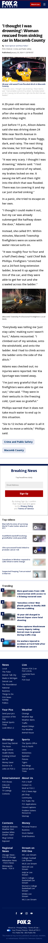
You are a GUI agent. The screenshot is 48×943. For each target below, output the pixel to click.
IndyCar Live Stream (27, 873)
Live (24, 664)
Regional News (7, 849)
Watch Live (35, 4)
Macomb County (14, 450)
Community (27, 797)
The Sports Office (29, 743)
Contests (6, 793)
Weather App (27, 716)
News (5, 664)
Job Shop (26, 794)
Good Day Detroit (10, 743)
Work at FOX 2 (28, 788)
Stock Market (27, 833)
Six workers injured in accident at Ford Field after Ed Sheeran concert (31, 644)
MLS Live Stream (29, 899)
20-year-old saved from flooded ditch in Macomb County (23, 85)
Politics (5, 703)
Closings (25, 713)
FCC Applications (29, 804)
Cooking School (9, 756)
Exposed (5, 841)
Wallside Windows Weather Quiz (10, 827)
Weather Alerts (28, 720)
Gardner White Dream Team (8, 833)
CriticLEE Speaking (6, 786)
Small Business (28, 836)
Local (4, 668)
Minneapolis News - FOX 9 (8, 867)
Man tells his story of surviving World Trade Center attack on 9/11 (15, 526)
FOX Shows (7, 781)
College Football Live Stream (29, 859)
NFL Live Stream (29, 855)
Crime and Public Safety (22, 49)
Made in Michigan (9, 678)
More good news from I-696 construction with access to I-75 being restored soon (31, 594)
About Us (27, 778)
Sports (26, 739)
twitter (21, 913)
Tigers (24, 762)
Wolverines (26, 753)
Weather (27, 709)
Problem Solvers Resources (29, 811)
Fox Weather (27, 729)
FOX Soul (26, 679)
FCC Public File (28, 801)
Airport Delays (28, 726)
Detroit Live (7, 681)
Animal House (28, 732)
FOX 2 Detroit (7, 49)
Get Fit (5, 759)
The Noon (6, 746)
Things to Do (7, 694)
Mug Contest (7, 749)
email (31, 913)
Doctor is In (7, 765)
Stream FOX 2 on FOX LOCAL (29, 669)
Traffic (24, 723)
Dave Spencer (10, 46)
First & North (27, 746)
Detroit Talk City (9, 675)
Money (26, 822)
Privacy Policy (27, 506)
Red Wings (26, 765)
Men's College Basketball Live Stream (28, 880)
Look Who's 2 (8, 728)
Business (6, 691)
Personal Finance (29, 826)
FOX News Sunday (6, 698)
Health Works (8, 753)
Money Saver (7, 762)
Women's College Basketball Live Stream (29, 888)
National (5, 687)
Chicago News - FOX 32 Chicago (9, 856)
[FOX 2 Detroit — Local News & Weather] (10, 4)
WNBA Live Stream (27, 895)
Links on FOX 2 (8, 768)
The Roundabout (9, 684)
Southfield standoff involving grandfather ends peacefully (14, 537)
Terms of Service (26, 508)
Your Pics (7, 709)
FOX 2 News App (29, 791)
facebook (16, 913)
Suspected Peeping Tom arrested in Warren (16, 572)
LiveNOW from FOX (28, 675)
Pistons (25, 759)
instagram (26, 913)
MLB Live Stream (29, 863)
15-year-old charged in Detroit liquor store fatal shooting (30, 617)
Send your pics (8, 713)
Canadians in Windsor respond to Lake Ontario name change (16, 560)
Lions (24, 749)
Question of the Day (9, 717)
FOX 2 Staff (27, 781)
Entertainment (11, 778)
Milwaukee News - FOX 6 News (9, 861)
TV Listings (6, 790)
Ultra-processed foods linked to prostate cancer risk (15, 548)
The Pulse (6, 671)
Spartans (25, 756)
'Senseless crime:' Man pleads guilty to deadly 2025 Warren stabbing (31, 606)
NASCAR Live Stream (27, 868)
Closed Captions (29, 807)
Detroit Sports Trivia (8, 723)
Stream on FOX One (28, 849)
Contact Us (26, 785)
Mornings (7, 739)
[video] (39, 526)
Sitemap (25, 816)
